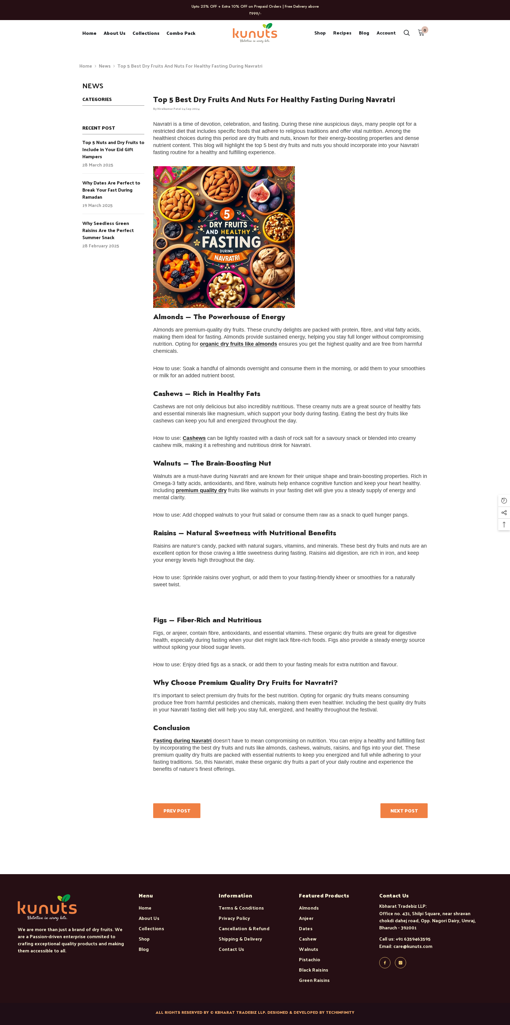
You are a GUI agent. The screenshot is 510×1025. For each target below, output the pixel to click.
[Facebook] (384, 962)
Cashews (194, 438)
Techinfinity (340, 1012)
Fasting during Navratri (182, 741)
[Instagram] (400, 962)
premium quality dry (201, 490)
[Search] (406, 32)
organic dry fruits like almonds (238, 344)
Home (85, 65)
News (105, 65)
